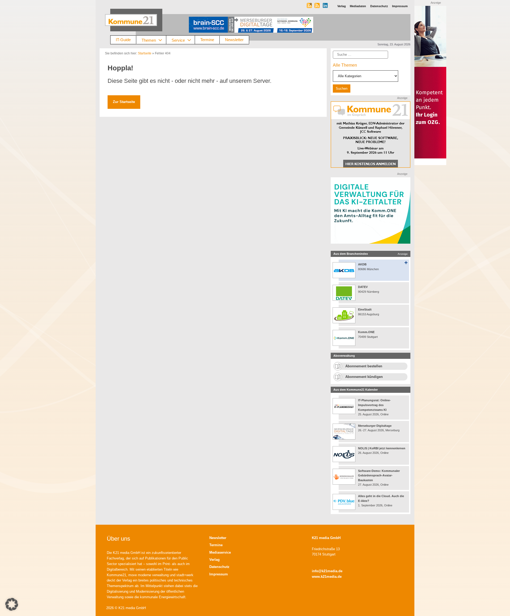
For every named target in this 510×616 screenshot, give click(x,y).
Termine (207, 39)
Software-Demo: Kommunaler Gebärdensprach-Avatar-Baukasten (379, 475)
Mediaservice (220, 552)
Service (178, 40)
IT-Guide (123, 39)
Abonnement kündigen (364, 377)
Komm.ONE (366, 332)
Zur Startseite (124, 102)
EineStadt (365, 309)
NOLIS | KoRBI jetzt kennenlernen (381, 448)
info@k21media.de (327, 571)
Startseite (144, 53)
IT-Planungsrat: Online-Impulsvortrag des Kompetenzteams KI (374, 405)
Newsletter (234, 39)
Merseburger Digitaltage (375, 425)
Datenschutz (219, 567)
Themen (149, 40)
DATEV (363, 286)
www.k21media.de (327, 577)
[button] (11, 604)
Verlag (214, 560)
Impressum (218, 574)
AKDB (362, 264)
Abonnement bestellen (363, 366)
